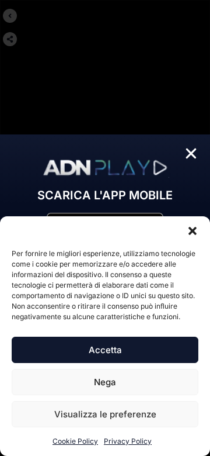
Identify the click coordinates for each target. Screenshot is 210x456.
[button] (192, 231)
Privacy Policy (128, 441)
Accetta (105, 349)
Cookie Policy (75, 441)
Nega (105, 382)
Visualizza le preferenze (105, 414)
